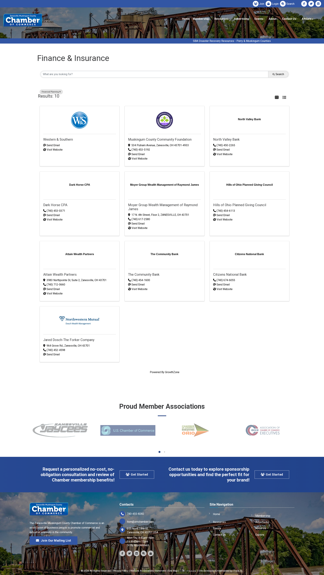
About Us (260, 528)
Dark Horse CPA (55, 205)
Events (258, 18)
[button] (276, 97)
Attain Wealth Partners (60, 274)
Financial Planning (50, 92)
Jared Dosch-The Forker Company (68, 340)
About (272, 18)
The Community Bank (143, 274)
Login (275, 3)
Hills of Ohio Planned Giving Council (239, 205)
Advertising (241, 18)
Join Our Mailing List (56, 540)
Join (261, 3)
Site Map (173, 570)
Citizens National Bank (230, 274)
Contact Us (289, 18)
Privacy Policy (120, 570)
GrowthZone (172, 372)
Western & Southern (58, 139)
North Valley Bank (226, 139)
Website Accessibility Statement (148, 570)
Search (290, 3)
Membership (201, 18)
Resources (221, 18)
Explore (259, 534)
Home (186, 18)
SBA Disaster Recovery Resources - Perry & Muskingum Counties (199, 41)
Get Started (139, 474)
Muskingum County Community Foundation (160, 139)
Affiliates (307, 18)
